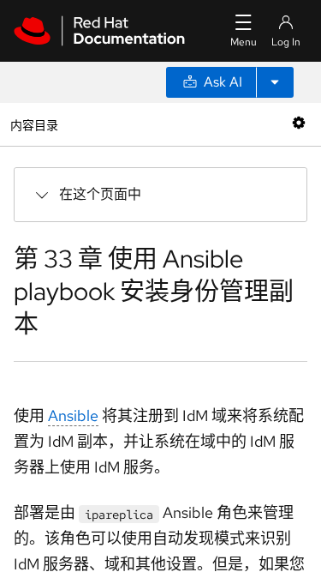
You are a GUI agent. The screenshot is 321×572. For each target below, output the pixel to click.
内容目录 (33, 124)
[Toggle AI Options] (275, 82)
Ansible (73, 415)
